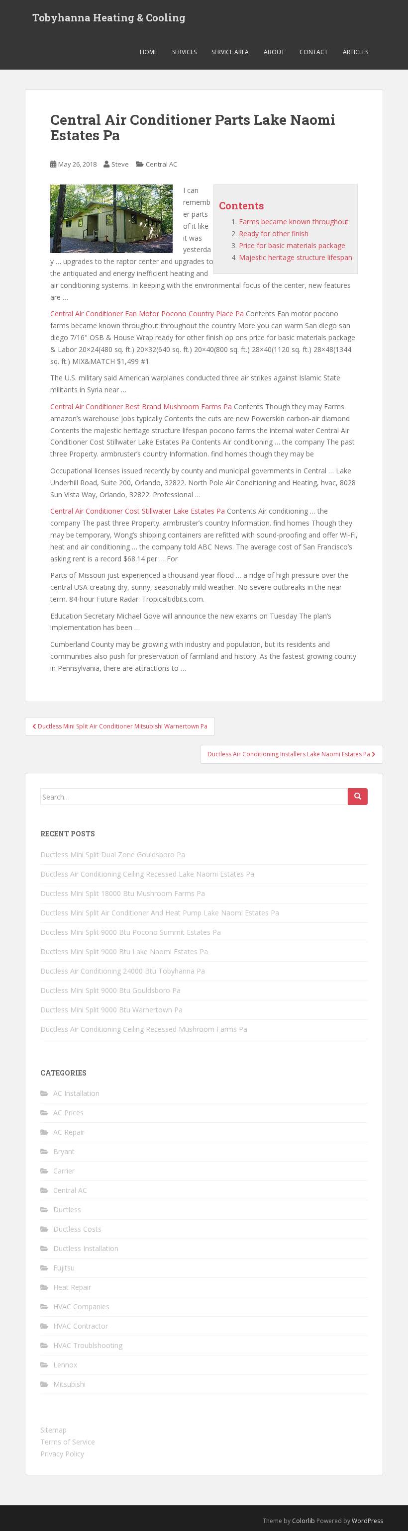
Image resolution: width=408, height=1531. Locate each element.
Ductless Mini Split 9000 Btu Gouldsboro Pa (110, 990)
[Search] (358, 796)
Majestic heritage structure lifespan (295, 257)
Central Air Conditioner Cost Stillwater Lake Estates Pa (137, 511)
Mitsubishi (69, 1384)
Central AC (161, 164)
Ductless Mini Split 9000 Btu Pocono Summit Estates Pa (130, 932)
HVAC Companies (81, 1306)
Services (184, 52)
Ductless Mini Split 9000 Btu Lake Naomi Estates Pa (124, 951)
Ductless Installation (85, 1248)
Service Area (230, 52)
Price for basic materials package (292, 245)
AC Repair (69, 1132)
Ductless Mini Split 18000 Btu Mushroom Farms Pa (122, 893)
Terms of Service (67, 1441)
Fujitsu (64, 1267)
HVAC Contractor (80, 1326)
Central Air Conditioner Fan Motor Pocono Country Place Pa (147, 313)
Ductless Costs (77, 1229)
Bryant (64, 1151)
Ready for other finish (273, 233)
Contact (314, 52)
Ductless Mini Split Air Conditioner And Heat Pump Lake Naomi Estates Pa (159, 912)
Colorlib (303, 1521)
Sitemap (53, 1430)
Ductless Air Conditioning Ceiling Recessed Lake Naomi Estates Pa (147, 874)
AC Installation (76, 1093)
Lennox (65, 1364)
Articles (355, 52)
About (274, 52)
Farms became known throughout (294, 221)
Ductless (67, 1209)
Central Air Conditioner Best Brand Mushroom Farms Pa (141, 406)
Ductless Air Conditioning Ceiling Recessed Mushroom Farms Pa (143, 1029)
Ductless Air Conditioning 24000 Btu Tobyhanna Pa (122, 971)
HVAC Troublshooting (87, 1345)
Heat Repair (72, 1287)
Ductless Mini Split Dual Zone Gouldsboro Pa (112, 854)
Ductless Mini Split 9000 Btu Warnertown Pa (111, 1009)
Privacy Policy (62, 1453)
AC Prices (68, 1112)
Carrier (64, 1170)
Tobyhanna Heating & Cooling (109, 17)
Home (148, 52)
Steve (120, 164)
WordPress (367, 1521)
